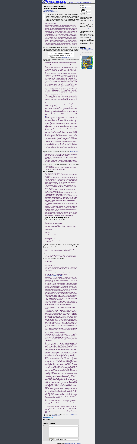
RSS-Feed (73, 443)
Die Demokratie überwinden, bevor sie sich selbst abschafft (86, 49)
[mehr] (92, 20)
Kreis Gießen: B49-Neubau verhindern (85, 48)
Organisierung (54, 3)
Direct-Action (44, 3)
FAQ (71, 443)
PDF (48, 116)
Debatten (66, 3)
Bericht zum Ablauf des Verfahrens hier (71, 414)
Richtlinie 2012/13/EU (48, 172)
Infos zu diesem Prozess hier (66, 57)
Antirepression (49, 3)
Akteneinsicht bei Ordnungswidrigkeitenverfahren (51, 11)
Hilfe (85, 7)
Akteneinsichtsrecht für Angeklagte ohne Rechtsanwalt (54, 275)
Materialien (77, 3)
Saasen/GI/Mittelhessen (71, 3)
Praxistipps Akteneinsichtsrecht (48, 10)
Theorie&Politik (61, 3)
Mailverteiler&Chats (86, 50)
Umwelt (58, 3)
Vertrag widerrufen (78, 443)
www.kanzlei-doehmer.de (56, 415)
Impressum (68, 443)
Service (81, 3)
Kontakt (66, 443)
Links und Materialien (47, 12)
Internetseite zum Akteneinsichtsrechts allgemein (52, 291)
